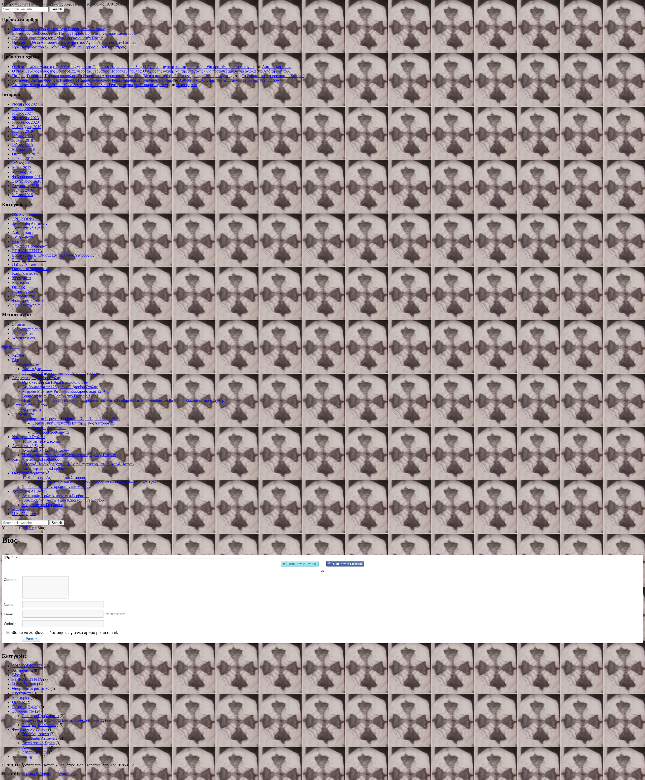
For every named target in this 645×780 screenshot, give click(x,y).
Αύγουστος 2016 (25, 186)
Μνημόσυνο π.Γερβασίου (42, 505)
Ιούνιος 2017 (22, 163)
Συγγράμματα (23, 296)
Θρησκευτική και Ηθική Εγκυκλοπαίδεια (55, 382)
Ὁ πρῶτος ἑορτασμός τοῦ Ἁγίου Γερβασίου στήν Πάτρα (57, 38)
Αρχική (18, 355)
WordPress (67, 773)
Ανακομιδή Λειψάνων (29, 223)
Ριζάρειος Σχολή (25, 291)
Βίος (15, 241)
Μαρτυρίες (20, 282)
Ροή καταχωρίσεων (27, 329)
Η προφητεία (186, 85)
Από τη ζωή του (25, 232)
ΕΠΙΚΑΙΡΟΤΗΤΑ (27, 251)
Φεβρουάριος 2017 (27, 176)
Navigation (11, 346)
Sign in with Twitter (300, 563)
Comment (11, 580)
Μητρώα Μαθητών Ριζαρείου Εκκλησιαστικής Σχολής (65, 391)
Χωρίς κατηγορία (26, 305)
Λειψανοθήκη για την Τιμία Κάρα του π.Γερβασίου (63, 500)
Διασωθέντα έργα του (29, 405)
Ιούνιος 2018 (22, 145)
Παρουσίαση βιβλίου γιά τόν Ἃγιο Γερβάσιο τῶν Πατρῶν (58, 29)
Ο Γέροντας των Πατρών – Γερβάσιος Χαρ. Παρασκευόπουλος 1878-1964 (62, 4)
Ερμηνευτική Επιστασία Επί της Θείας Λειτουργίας (53, 255)
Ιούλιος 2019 (22, 131)
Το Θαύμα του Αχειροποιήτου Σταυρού (273, 76)
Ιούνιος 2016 (22, 195)
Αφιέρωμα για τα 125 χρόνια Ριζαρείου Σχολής (60, 387)
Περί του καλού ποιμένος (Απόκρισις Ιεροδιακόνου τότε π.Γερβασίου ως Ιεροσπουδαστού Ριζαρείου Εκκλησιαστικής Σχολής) (123, 400)
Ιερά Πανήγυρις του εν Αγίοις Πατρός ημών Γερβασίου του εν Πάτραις (69, 47)
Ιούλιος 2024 (22, 109)
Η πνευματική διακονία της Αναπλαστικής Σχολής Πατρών (69, 455)
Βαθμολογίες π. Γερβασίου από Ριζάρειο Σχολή (60, 396)
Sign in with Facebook (345, 563)
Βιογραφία (30, 364)
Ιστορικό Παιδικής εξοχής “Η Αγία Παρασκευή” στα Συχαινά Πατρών (78, 464)
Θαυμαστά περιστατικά (30, 269)
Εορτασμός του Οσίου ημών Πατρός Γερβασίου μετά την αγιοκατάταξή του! (73, 33)
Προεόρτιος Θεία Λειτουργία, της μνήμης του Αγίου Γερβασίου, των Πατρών (74, 42)
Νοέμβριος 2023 (25, 118)
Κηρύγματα (21, 278)
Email (8, 614)
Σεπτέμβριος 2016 (26, 181)
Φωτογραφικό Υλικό (28, 300)
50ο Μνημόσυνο (25, 214)
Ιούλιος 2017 (22, 158)
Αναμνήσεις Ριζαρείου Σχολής (36, 378)
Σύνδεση (19, 324)
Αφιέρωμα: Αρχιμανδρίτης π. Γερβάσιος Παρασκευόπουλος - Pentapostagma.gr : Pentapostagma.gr (91, 80)
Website (10, 624)
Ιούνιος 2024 (22, 113)
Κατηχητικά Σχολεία (28, 437)
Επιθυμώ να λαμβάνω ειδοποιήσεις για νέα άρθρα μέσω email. (62, 632)
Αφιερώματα (22, 237)
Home (29, 527)
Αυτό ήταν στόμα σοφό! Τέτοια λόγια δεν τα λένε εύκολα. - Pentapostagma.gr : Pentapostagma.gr (90, 85)
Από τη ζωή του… (277, 66)
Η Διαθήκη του (24, 264)
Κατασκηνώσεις (25, 273)
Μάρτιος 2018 (23, 149)
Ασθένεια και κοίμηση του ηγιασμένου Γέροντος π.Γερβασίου (229, 80)
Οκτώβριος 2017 (25, 154)
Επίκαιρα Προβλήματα (30, 246)
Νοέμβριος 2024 (25, 104)
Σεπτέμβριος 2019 (26, 127)
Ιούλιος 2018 (22, 140)
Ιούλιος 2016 (22, 190)
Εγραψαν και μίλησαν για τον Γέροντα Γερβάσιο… (63, 373)
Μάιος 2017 (21, 167)
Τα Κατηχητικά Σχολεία (41, 441)
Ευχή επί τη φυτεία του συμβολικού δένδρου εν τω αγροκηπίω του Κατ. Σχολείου (98, 482)
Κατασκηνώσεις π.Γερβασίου (35, 459)
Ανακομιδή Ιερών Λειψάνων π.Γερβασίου (55, 495)
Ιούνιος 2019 (22, 136)
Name (8, 604)
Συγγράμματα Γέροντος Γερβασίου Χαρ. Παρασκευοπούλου (71, 418)
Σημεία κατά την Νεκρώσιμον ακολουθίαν (56, 486)
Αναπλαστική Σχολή (28, 228)
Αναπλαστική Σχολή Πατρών (45, 450)
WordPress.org (24, 338)
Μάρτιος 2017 (23, 172)
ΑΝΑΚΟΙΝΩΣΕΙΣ (27, 219)
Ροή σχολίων (22, 333)
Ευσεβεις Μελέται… (29, 260)
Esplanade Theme (36, 773)
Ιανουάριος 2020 (25, 122)
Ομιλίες (18, 287)
